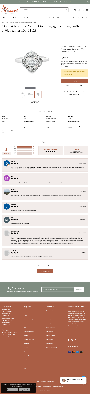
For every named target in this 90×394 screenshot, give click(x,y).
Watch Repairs (49, 319)
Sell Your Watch (49, 339)
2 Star (15, 152)
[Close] (88, 2)
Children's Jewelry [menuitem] (28, 364)
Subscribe (78, 289)
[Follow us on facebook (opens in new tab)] (68, 340)
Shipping (67, 85)
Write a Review (45, 271)
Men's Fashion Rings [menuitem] (28, 331)
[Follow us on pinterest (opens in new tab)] (76, 340)
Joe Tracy (13, 189)
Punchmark (47, 390)
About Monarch (82, 18)
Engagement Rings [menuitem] (28, 315)
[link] (71, 9)
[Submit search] (66, 10)
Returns (81, 85)
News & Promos (58, 18)
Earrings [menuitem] (26, 335)
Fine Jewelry (28, 18)
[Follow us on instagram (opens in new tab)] (72, 340)
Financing (48, 323)
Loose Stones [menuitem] (27, 310)
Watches (48, 18)
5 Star (15, 146)
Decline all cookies (12, 390)
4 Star (15, 148)
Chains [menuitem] (25, 351)
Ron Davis (13, 251)
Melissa (13, 218)
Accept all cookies (25, 390)
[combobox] (42, 10)
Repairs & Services (70, 18)
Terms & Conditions (47, 386)
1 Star (15, 153)
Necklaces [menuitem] (26, 343)
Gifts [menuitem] (25, 368)
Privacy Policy (38, 386)
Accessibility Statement (58, 386)
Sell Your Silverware (50, 335)
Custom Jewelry (17, 18)
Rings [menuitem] (25, 327)
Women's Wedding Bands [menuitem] (30, 319)
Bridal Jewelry (7, 18)
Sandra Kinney (15, 231)
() (33, 146)
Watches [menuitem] (26, 360)
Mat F (12, 176)
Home (3, 22)
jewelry (7, 22)
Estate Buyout (49, 343)
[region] (30, 63)
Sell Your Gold (49, 331)
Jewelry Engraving (50, 327)
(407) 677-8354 (34, 103)
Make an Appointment (51, 347)
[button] (79, 9)
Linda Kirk (13, 204)
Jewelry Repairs (49, 315)
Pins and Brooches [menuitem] (28, 356)
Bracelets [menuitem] (26, 347)
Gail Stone (14, 161)
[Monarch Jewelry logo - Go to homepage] (9, 10)
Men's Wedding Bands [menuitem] (29, 323)
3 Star (15, 150)
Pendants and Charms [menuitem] (29, 339)
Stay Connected (16, 288)
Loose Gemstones (39, 18)
